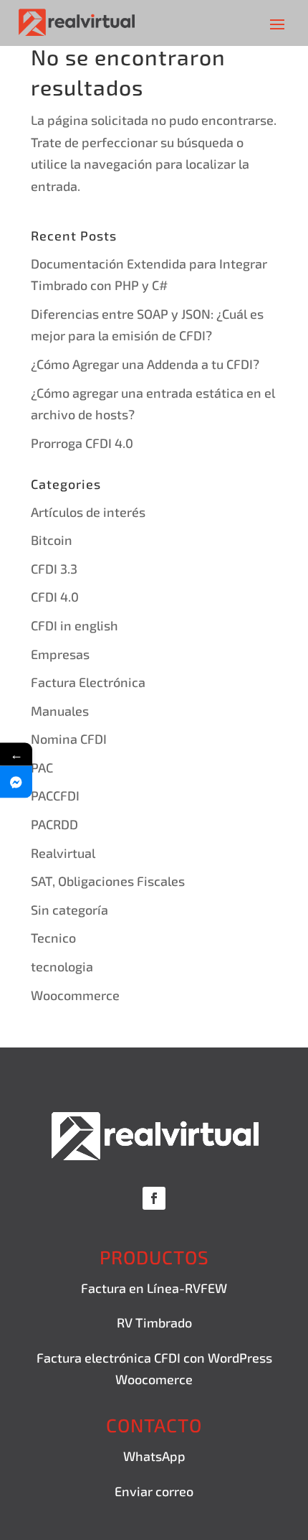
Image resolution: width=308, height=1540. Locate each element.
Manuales (60, 711)
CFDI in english (74, 625)
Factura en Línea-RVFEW (154, 1288)
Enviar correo (154, 1491)
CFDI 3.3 (54, 569)
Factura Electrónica (88, 682)
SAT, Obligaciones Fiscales (108, 881)
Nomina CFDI (69, 739)
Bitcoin (51, 540)
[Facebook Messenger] (16, 781)
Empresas (60, 654)
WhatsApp (154, 1456)
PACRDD (54, 824)
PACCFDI (55, 795)
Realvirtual (63, 853)
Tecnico (53, 938)
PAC (42, 767)
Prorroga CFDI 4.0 (82, 443)
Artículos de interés (88, 512)
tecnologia (62, 966)
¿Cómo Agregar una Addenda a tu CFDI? (145, 364)
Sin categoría (69, 910)
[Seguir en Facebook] (154, 1198)
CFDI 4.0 (55, 597)
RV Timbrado (154, 1322)
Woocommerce (75, 995)
